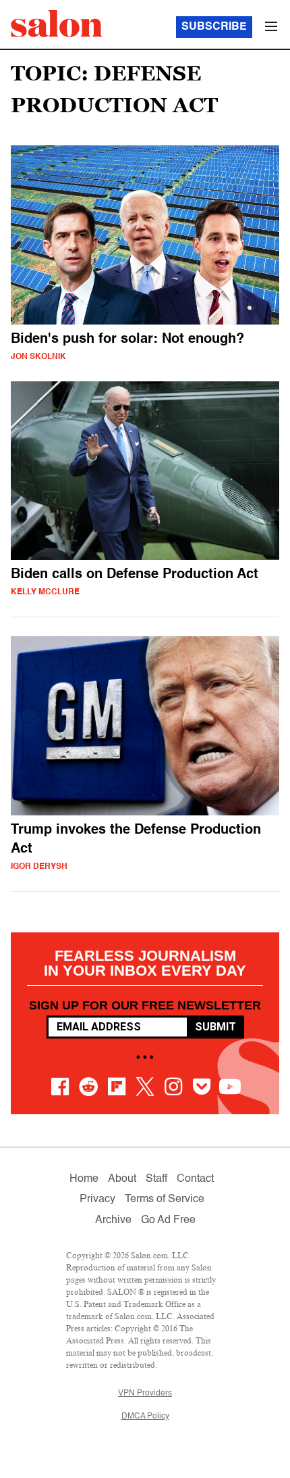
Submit (215, 1026)
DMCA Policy (145, 1416)
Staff (156, 1179)
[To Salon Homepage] (57, 23)
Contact (195, 1179)
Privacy (97, 1199)
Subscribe (214, 27)
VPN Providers (145, 1393)
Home (83, 1179)
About (122, 1179)
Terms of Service (164, 1199)
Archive (113, 1220)
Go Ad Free (168, 1220)
